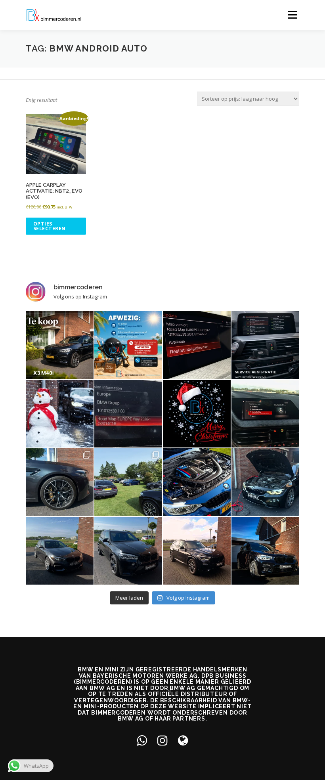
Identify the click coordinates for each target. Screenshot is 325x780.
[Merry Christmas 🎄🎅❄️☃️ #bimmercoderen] (197, 413)
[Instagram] (162, 740)
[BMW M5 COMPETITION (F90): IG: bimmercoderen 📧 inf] (60, 482)
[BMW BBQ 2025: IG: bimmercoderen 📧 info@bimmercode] (128, 482)
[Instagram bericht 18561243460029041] (265, 345)
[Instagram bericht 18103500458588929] (128, 345)
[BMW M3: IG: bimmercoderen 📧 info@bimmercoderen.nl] (197, 482)
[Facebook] (142, 740)
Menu (292, 14)
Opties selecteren (49, 226)
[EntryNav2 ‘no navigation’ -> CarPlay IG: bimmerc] (265, 413)
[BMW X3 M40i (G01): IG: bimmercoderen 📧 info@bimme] (265, 551)
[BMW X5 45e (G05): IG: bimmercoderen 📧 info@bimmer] (197, 551)
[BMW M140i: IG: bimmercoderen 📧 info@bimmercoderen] (60, 551)
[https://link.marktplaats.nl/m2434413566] (60, 345)
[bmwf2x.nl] (183, 740)
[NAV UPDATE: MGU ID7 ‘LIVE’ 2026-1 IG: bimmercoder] (197, 345)
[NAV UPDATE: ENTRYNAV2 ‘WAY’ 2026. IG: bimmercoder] (128, 413)
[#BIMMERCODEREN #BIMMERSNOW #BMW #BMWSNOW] (60, 413)
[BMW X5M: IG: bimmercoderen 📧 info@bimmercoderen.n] (128, 551)
